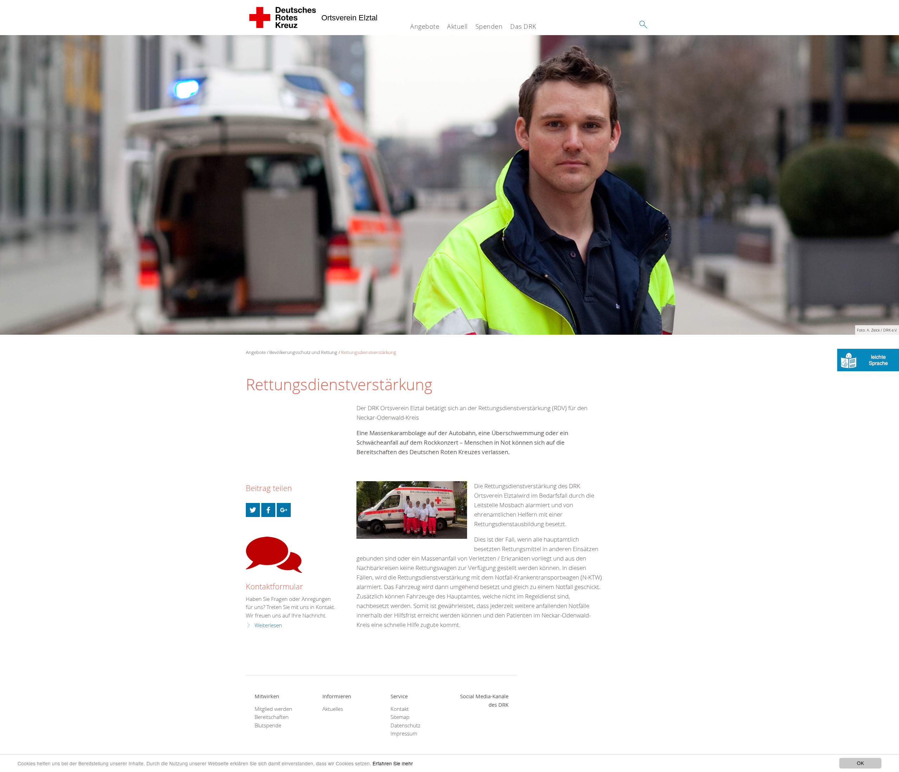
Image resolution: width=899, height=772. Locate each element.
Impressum (404, 733)
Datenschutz (405, 725)
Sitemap (400, 717)
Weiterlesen (268, 625)
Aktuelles (332, 709)
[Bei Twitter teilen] (253, 510)
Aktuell (457, 26)
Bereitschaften (272, 717)
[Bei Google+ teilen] (284, 510)
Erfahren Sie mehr (393, 763)
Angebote (424, 26)
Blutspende (268, 725)
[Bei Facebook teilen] (268, 510)
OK (860, 762)
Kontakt (400, 709)
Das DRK (523, 26)
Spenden (489, 26)
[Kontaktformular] (274, 555)
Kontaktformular (274, 586)
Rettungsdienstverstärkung (368, 352)
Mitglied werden (273, 709)
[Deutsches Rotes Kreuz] (283, 17)
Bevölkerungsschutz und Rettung (303, 352)
